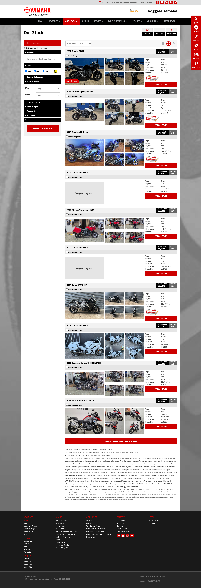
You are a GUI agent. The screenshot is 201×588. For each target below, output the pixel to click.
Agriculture (28, 551)
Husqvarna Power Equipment (67, 531)
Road (26, 520)
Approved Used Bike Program (67, 534)
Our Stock (70, 21)
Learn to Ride (122, 528)
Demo (38, 71)
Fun (25, 546)
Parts (88, 523)
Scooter (27, 534)
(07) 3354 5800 (146, 2)
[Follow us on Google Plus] (167, 2)
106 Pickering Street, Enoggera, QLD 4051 (119, 2)
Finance (136, 21)
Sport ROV (28, 564)
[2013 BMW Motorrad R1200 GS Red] (104, 421)
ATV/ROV (27, 556)
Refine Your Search (34, 42)
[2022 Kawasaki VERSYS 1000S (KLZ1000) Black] (104, 383)
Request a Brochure (63, 545)
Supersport (28, 523)
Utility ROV (28, 566)
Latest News (169, 21)
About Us (151, 21)
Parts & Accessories (118, 21)
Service (97, 21)
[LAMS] (55, 71)
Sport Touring (29, 531)
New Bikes (53, 21)
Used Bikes (60, 528)
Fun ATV (27, 558)
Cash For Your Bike (63, 536)
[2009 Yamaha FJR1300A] (104, 193)
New (29, 71)
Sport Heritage (29, 528)
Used (46, 71)
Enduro (26, 543)
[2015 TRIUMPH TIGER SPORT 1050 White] (104, 112)
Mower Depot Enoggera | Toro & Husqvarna (98, 535)
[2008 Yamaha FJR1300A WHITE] (104, 346)
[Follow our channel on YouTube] (162, 2)
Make (27, 88)
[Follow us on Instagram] (171, 2)
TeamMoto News (123, 531)
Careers (120, 526)
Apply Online (60, 542)
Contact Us (121, 520)
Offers (85, 21)
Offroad (27, 538)
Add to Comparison (75, 56)
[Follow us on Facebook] (158, 2)
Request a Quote (62, 547)
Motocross (28, 541)
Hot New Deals (61, 520)
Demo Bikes (60, 526)
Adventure (28, 549)
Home (40, 21)
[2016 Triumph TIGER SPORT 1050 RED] (104, 230)
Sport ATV (27, 561)
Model (27, 94)
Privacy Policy (154, 520)
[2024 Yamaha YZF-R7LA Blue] (104, 152)
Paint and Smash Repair (95, 528)
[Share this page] (175, 2)
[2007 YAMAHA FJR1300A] (104, 268)
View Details (161, 84)
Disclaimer (153, 523)
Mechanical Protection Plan (96, 531)
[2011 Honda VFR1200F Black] (104, 305)
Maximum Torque (30, 526)
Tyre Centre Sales (93, 526)
